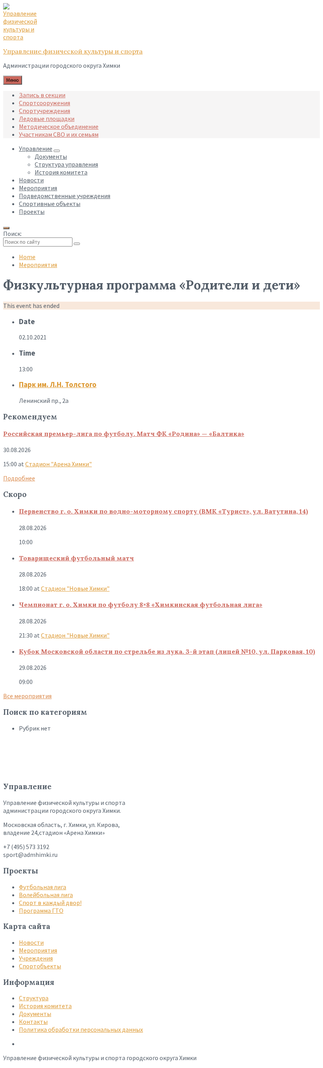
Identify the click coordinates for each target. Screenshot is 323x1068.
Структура (33, 998)
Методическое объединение (58, 126)
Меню (12, 80)
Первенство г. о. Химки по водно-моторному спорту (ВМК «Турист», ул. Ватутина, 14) (163, 511)
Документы (35, 1014)
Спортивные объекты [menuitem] (49, 204)
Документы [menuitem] (51, 156)
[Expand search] (6, 228)
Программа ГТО (41, 910)
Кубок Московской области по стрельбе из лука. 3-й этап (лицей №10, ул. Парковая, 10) (167, 651)
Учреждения (36, 958)
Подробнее (19, 478)
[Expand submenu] (57, 151)
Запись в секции (42, 95)
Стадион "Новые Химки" (75, 588)
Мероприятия (38, 265)
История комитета (45, 1006)
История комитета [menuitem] (61, 172)
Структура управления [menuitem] (66, 164)
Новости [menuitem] (31, 180)
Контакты (33, 1021)
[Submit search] (77, 244)
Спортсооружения (44, 103)
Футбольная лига (42, 887)
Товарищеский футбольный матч (76, 558)
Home (27, 257)
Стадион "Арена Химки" (58, 464)
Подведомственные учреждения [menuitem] (64, 196)
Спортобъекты (40, 966)
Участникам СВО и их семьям (58, 134)
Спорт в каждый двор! (50, 903)
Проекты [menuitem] (32, 211)
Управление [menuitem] (35, 148)
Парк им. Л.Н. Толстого (58, 384)
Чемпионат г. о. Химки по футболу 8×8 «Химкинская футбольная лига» (140, 604)
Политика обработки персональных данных (81, 1029)
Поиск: (12, 233)
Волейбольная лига (46, 895)
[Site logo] (23, 37)
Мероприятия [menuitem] (38, 188)
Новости (31, 942)
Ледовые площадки (46, 118)
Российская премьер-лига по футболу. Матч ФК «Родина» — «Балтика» (123, 434)
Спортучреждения (44, 111)
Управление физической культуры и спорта (73, 51)
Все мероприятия (27, 696)
